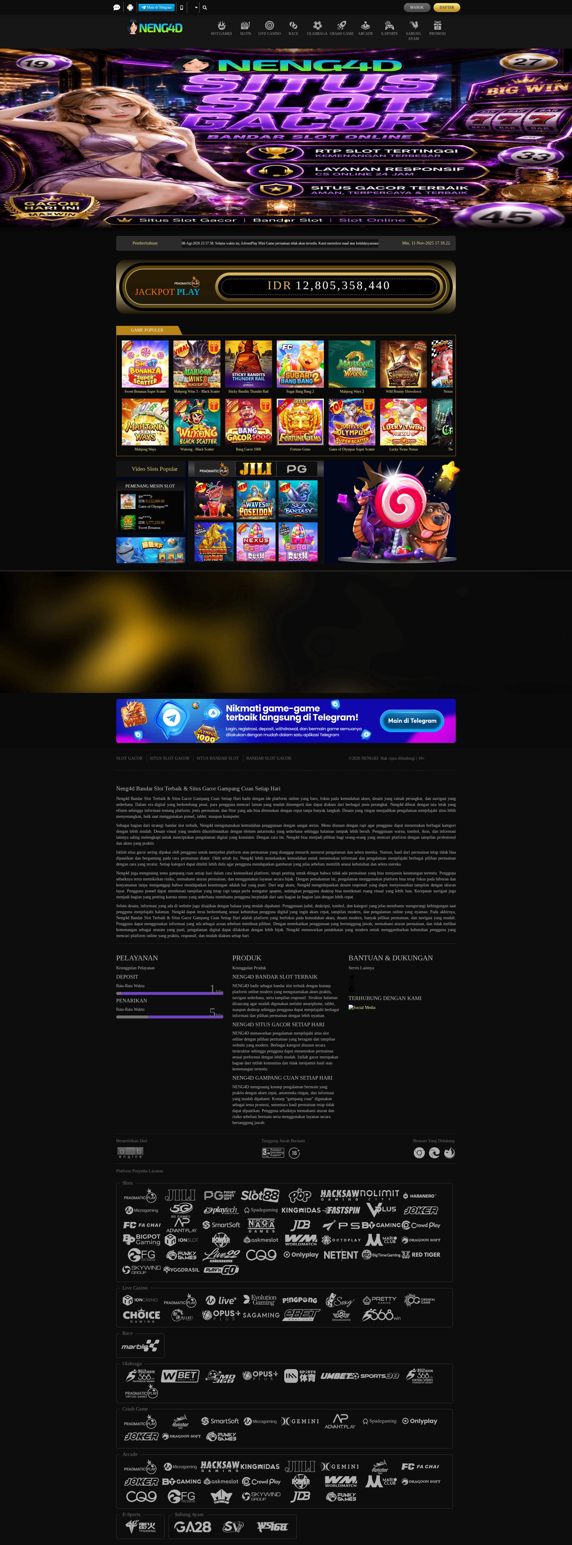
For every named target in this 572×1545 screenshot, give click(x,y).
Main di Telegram (159, 7)
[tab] (215, 469)
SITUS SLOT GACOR (169, 758)
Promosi (437, 34)
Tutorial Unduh (519, 642)
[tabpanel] (286, 138)
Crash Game (342, 34)
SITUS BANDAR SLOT (218, 758)
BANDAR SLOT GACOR (268, 758)
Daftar (447, 7)
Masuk (417, 7)
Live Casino (269, 34)
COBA (217, 494)
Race (293, 34)
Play (188, 291)
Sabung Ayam (413, 36)
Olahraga (317, 34)
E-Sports (389, 34)
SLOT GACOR (129, 758)
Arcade (365, 34)
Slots (245, 34)
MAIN (149, 364)
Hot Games (221, 34)
